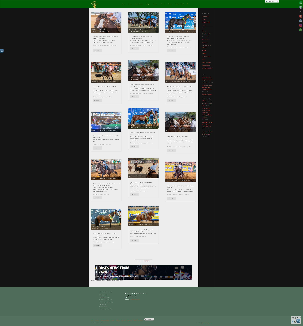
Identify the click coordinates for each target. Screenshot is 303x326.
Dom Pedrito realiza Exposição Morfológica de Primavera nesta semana (141, 37)
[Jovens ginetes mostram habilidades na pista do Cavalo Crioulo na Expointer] (143, 216)
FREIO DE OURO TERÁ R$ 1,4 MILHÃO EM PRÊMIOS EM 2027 (207, 124)
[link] (187, 4)
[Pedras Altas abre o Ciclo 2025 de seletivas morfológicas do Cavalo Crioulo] (180, 122)
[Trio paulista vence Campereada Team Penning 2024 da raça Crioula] (106, 122)
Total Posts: (102, 304)
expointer (107, 194)
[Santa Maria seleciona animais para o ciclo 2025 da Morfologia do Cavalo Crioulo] (143, 70)
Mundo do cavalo (97, 31)
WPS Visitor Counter (135, 299)
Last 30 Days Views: (104, 299)
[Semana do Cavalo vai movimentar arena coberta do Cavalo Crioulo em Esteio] (106, 22)
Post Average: (102, 306)
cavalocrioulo (101, 45)
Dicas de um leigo (206, 33)
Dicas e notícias (205, 36)
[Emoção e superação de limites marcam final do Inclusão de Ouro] (106, 72)
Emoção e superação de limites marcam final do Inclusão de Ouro (104, 87)
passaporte (150, 45)
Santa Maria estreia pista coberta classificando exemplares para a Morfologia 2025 (178, 37)
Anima (204, 323)
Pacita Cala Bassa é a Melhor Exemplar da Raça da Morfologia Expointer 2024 (105, 234)
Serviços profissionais (207, 68)
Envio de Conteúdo (137, 320)
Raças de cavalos (206, 65)
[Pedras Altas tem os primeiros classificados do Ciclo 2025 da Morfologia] (143, 118)
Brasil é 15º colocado (207, 94)
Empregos (204, 42)
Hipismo (204, 50)
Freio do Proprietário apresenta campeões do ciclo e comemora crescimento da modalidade (179, 87)
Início (92, 320)
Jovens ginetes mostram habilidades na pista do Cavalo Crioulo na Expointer (141, 230)
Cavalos (204, 25)
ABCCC (96, 45)
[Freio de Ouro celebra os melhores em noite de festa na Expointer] (180, 172)
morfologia (144, 45)
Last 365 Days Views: (104, 302)
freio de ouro (114, 45)
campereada (101, 144)
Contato (97, 320)
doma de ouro (108, 45)
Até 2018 (123, 320)
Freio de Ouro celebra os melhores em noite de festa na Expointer (180, 186)
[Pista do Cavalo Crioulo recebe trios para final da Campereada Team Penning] (143, 168)
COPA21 (204, 28)
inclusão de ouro (108, 97)
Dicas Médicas (205, 39)
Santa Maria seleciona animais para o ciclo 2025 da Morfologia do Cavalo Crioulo (142, 85)
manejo (204, 53)
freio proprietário (183, 97)
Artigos (204, 19)
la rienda (95, 47)
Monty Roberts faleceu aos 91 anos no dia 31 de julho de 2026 (207, 132)
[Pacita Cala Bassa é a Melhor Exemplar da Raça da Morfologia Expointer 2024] (106, 219)
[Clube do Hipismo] (94, 4)
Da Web (204, 31)
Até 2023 (129, 320)
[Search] (145, 319)
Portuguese (270, 1)
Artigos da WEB (206, 22)
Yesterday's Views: (103, 297)
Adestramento (205, 16)
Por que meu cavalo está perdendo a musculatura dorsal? (207, 87)
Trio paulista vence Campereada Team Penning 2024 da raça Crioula (105, 136)
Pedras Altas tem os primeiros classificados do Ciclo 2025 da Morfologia (142, 133)
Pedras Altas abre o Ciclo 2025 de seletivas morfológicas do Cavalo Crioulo (177, 137)
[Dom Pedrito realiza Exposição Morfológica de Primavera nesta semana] (143, 22)
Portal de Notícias (105, 320)
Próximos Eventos (106, 31)
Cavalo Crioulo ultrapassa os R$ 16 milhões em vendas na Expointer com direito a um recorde (106, 184)
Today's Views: (102, 295)
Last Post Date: (102, 309)
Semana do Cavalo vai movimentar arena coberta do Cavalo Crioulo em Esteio (105, 37)
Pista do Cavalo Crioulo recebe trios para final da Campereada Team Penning (141, 183)
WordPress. (209, 323)
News (203, 59)
